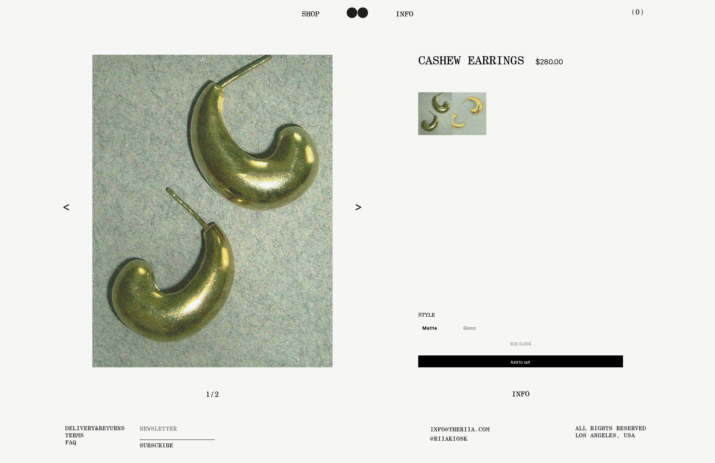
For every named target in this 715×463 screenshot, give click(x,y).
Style (426, 315)
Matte (429, 328)
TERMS (74, 435)
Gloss (469, 328)
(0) (637, 11)
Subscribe (156, 445)
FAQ (70, 442)
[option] (212, 211)
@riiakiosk (448, 438)
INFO (404, 13)
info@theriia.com (460, 429)
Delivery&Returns (95, 428)
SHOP (311, 13)
